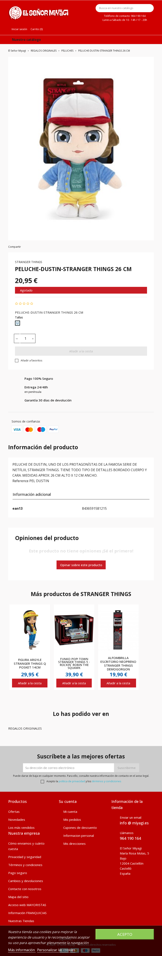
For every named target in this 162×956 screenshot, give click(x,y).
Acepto (124, 934)
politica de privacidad (72, 781)
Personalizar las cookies (56, 950)
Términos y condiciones (25, 865)
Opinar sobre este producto (81, 565)
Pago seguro (17, 873)
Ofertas (14, 811)
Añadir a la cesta (81, 351)
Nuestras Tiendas (21, 921)
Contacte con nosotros (24, 889)
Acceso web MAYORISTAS (27, 905)
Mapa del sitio (18, 897)
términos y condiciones (106, 781)
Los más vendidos (21, 827)
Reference (20, 481)
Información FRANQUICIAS (27, 913)
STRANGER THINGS (28, 262)
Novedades (16, 819)
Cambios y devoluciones (25, 881)
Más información (22, 950)
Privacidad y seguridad (24, 857)
